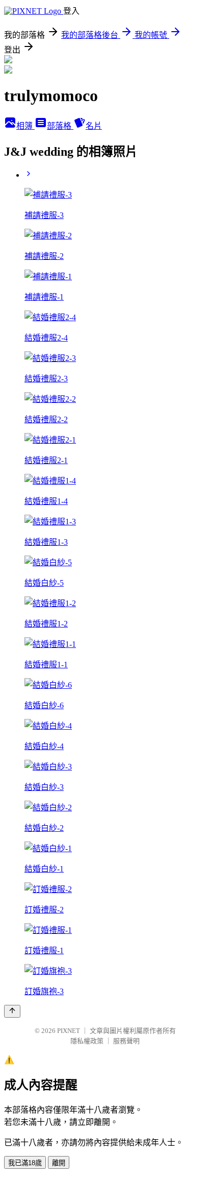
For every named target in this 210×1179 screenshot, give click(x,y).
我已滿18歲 (25, 1163)
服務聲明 (126, 1041)
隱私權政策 (86, 1041)
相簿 (25, 126)
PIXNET (68, 1030)
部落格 (60, 126)
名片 (94, 126)
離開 (58, 1163)
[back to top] (12, 1011)
